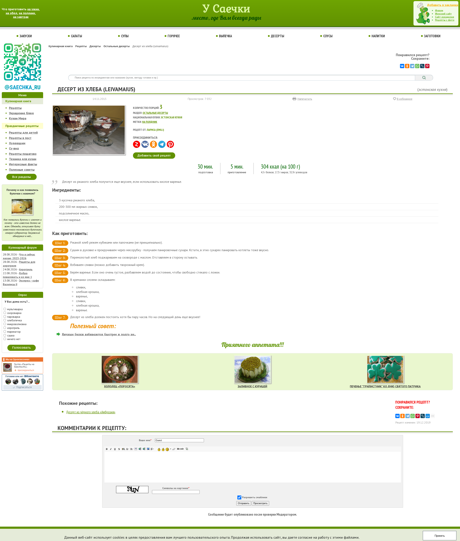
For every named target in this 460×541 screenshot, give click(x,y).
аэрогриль (13, 328)
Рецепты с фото (444, 20)
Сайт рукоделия (444, 17)
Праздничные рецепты (21, 126)
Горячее (174, 36)
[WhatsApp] (417, 66)
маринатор (13, 331)
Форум (439, 10)
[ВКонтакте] (402, 66)
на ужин (33, 9)
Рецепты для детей (23, 132)
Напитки (378, 36)
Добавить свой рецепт (154, 155)
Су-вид (14, 148)
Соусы (327, 36)
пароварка (13, 316)
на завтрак (21, 17)
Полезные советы (21, 169)
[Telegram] (412, 66)
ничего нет (13, 339)
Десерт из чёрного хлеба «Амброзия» (90, 412)
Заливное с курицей (252, 386)
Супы (124, 36)
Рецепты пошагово (22, 154)
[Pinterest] (427, 66)
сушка (10, 335)
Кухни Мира (17, 118)
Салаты (76, 36)
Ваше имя (145, 440)
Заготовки (432, 36)
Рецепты (15, 108)
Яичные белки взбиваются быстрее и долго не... (99, 334)
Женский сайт (443, 13)
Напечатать (304, 99)
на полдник (27, 13)
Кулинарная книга (18, 101)
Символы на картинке (175, 488)
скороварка (13, 313)
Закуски (26, 36)
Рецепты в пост (20, 138)
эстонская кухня (432, 89)
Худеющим (17, 143)
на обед (11, 13)
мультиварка (14, 309)
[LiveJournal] (422, 66)
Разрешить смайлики (254, 497)
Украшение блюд (21, 113)
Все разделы (21, 177)
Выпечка (225, 36)
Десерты (277, 36)
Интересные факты (23, 164)
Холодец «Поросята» (119, 386)
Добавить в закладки (442, 5)
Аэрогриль (26, 269)
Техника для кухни (22, 159)
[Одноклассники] (407, 66)
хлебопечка (14, 320)
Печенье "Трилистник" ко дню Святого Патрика (385, 386)
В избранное (404, 99)
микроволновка (16, 324)
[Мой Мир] (428, 416)
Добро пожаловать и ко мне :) (17, 275)
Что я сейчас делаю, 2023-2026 (19, 256)
